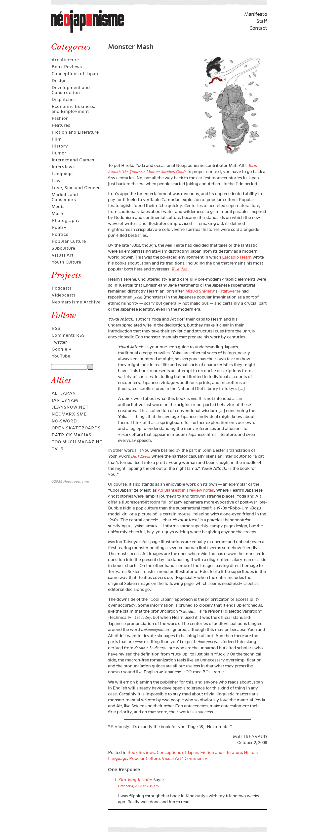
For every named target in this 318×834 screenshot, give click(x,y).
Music (58, 213)
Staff (261, 21)
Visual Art (63, 255)
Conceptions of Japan (75, 73)
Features (61, 125)
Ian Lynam (65, 400)
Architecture (65, 59)
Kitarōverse (229, 291)
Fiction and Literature (75, 132)
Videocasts (64, 295)
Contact (258, 28)
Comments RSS (68, 335)
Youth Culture (66, 262)
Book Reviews (67, 66)
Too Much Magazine (77, 441)
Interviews (63, 166)
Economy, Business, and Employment (73, 109)
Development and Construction (71, 90)
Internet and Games (73, 159)
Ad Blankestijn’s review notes (186, 490)
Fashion (60, 118)
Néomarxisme (69, 414)
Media (58, 206)
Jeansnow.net (70, 407)
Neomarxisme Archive (76, 301)
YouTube (61, 356)
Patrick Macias (71, 434)
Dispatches (64, 99)
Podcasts (62, 288)
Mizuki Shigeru (199, 291)
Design (59, 80)
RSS (56, 328)
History (60, 146)
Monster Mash (131, 45)
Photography (66, 220)
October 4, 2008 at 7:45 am (138, 786)
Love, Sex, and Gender (76, 187)
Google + (62, 349)
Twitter (59, 342)
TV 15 (57, 448)
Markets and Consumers (65, 197)
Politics (60, 234)
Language (62, 173)
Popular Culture (69, 241)
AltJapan (64, 393)
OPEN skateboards (76, 427)
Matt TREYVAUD (250, 736)
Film (57, 139)
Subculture (63, 248)
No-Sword (64, 420)
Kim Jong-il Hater (135, 779)
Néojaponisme (67, 32)
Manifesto (255, 14)
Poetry (59, 227)
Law (56, 180)
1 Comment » (194, 758)
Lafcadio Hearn (237, 257)
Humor (59, 152)
